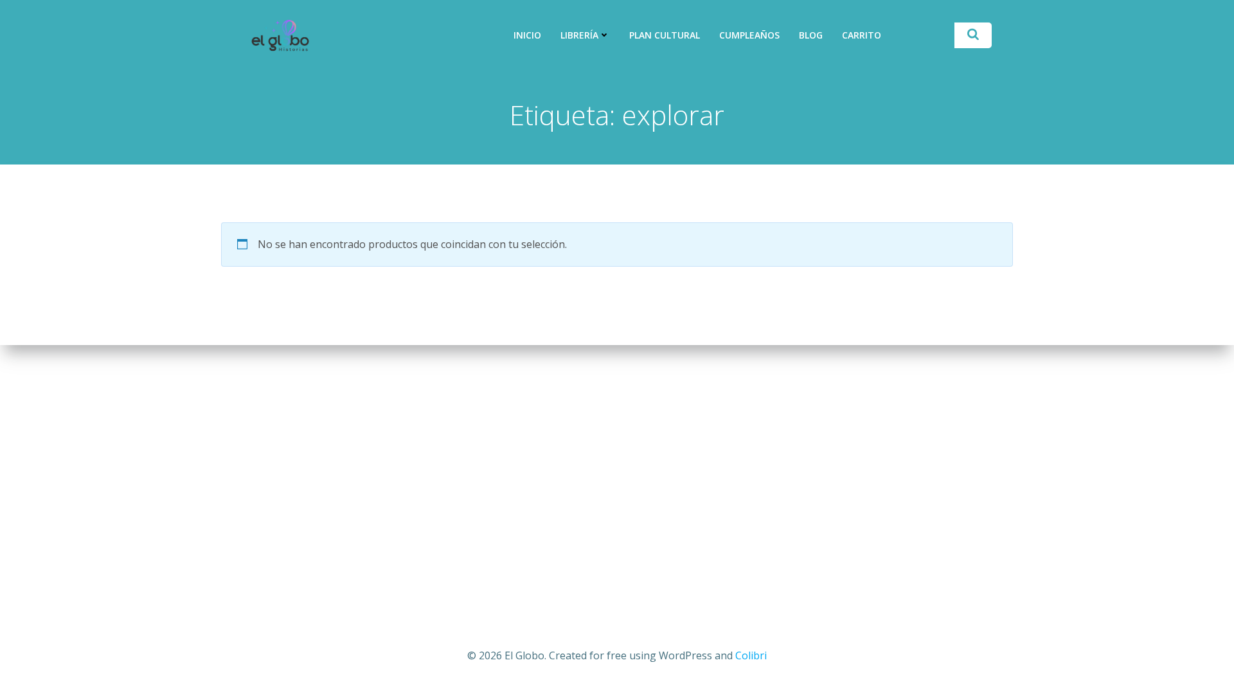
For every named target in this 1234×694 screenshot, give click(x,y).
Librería (579, 35)
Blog (811, 35)
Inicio (527, 35)
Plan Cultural (664, 35)
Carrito (861, 35)
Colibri (751, 655)
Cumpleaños (749, 35)
